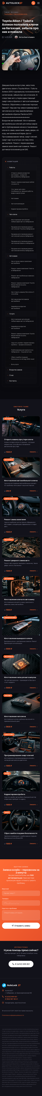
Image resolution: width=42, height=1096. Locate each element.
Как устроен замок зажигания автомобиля (21, 262)
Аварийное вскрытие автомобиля (18, 307)
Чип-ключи (13, 214)
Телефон (5, 899)
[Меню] (38, 3)
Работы (12, 167)
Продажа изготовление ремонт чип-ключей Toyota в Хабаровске (22, 228)
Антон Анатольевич (27, 37)
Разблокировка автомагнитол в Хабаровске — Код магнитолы (22, 351)
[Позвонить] (33, 3)
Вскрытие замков (15, 370)
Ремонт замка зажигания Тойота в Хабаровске (22, 269)
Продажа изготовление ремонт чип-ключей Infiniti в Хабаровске (22, 249)
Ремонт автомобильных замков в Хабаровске (22, 277)
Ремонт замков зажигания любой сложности (22, 183)
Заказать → (34, 452)
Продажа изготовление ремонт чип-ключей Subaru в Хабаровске (22, 242)
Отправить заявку (22, 925)
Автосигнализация (17, 204)
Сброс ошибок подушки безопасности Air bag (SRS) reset (22, 358)
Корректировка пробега (19, 209)
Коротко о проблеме (9, 908)
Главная (6, 12)
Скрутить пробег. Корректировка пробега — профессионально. (22, 344)
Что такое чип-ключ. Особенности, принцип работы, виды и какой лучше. (22, 191)
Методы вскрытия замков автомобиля (20, 300)
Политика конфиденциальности (13, 1015)
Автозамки (14, 12)
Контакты (13, 381)
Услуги (11, 314)
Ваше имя (5, 889)
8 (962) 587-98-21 (11, 999)
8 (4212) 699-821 (22, 964)
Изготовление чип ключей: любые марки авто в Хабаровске (22, 221)
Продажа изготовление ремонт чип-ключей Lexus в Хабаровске (22, 235)
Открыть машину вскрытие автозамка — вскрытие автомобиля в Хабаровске (20, 175)
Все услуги (15, 364)
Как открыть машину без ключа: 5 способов (22, 293)
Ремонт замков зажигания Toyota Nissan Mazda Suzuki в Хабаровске (22, 285)
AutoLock (13, 985)
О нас (11, 375)
